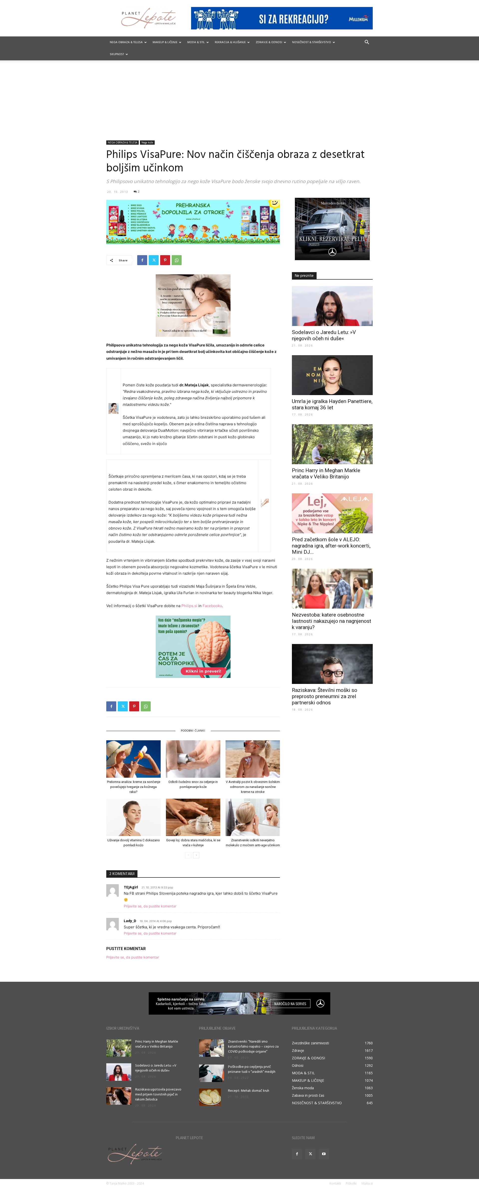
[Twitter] (154, 260)
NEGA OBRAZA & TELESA (126, 42)
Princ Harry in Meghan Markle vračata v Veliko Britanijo (326, 473)
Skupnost (117, 54)
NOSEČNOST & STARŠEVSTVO (311, 42)
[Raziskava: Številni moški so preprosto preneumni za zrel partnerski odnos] (332, 664)
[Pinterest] (165, 260)
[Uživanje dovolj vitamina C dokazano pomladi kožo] (133, 817)
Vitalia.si (367, 1183)
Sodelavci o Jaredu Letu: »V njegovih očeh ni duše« (324, 335)
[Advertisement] (239, 103)
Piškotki (351, 1183)
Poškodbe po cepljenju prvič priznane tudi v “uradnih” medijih (251, 1069)
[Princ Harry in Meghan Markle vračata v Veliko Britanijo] (332, 444)
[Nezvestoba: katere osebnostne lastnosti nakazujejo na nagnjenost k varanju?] (332, 589)
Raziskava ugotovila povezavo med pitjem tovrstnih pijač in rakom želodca (158, 1094)
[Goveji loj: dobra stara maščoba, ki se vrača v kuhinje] (193, 817)
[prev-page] (188, 855)
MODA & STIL (196, 42)
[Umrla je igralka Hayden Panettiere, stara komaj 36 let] (332, 375)
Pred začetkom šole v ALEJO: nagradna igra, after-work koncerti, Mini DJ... (331, 546)
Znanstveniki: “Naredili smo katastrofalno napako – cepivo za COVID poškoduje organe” (253, 1047)
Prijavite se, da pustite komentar (150, 906)
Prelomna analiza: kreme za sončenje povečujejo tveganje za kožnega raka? (133, 787)
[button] (367, 42)
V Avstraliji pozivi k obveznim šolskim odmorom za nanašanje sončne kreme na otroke (253, 787)
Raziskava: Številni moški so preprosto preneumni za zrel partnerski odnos (324, 696)
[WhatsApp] (177, 260)
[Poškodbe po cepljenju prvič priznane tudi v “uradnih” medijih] (211, 1073)
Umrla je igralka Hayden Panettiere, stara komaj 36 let (332, 404)
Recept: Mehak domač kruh (248, 1091)
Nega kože (147, 142)
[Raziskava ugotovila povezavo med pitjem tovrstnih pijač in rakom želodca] (118, 1096)
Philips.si (189, 605)
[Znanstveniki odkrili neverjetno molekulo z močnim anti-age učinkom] (253, 817)
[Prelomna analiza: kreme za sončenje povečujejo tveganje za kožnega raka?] (133, 759)
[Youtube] (324, 1154)
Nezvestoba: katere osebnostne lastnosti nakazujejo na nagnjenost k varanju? (331, 621)
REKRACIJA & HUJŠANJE (230, 42)
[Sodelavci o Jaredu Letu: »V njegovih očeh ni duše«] (332, 306)
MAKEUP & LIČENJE (165, 42)
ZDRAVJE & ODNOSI (269, 42)
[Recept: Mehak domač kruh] (210, 1097)
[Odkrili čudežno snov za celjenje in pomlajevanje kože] (193, 759)
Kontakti (335, 1183)
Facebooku (212, 605)
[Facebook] (142, 260)
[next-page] (196, 855)
